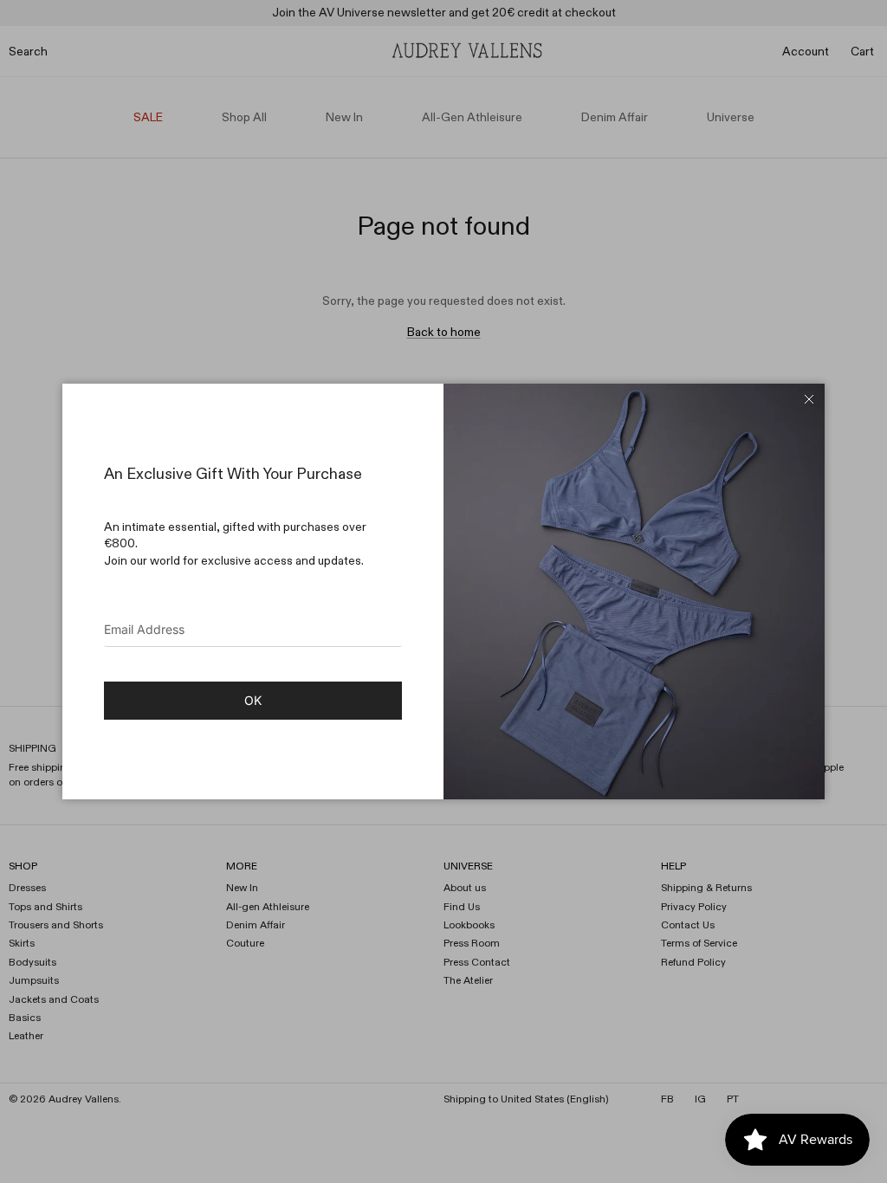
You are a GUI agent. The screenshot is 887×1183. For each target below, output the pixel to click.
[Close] (809, 399)
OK (253, 700)
